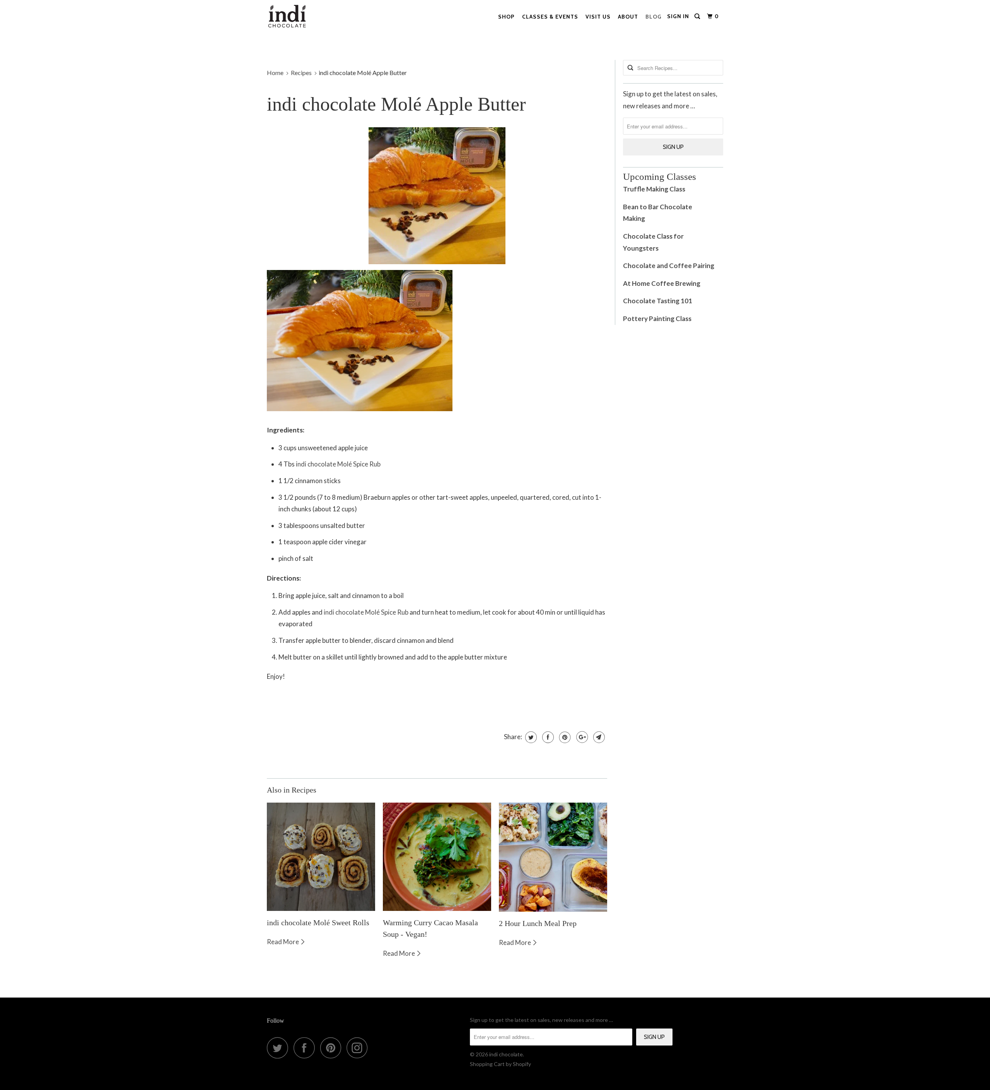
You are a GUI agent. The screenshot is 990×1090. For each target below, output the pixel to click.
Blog (653, 16)
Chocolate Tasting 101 (657, 301)
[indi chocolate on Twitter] (279, 1047)
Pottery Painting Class (658, 318)
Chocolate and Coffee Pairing (668, 265)
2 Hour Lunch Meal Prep (538, 923)
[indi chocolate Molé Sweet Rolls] (321, 857)
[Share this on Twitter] (530, 737)
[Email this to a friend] (598, 737)
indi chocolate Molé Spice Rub (338, 464)
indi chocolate (506, 1054)
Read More (283, 942)
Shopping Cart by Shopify (500, 1064)
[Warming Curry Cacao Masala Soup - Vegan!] (437, 857)
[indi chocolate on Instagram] (359, 1047)
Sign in (678, 16)
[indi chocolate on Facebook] (306, 1047)
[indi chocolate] (287, 18)
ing (641, 218)
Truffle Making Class (654, 189)
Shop (506, 16)
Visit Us (598, 16)
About (628, 16)
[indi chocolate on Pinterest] (332, 1047)
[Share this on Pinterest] (564, 737)
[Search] (698, 16)
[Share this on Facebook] (547, 737)
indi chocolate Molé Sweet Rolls (318, 922)
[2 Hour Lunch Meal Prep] (553, 857)
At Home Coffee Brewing (661, 283)
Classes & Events (550, 16)
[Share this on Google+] (581, 737)
